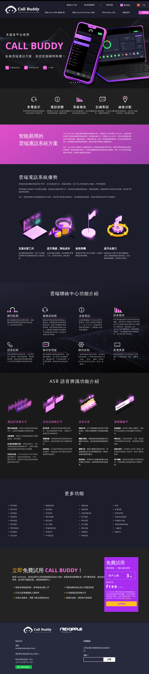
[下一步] (136, 53)
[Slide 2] (73, 82)
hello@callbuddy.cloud (25, 648)
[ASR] (71, 82)
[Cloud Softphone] (75, 82)
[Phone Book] (79, 82)
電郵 (85, 655)
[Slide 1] (77, 82)
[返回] (13, 53)
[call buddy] (69, 82)
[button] (57, 12)
